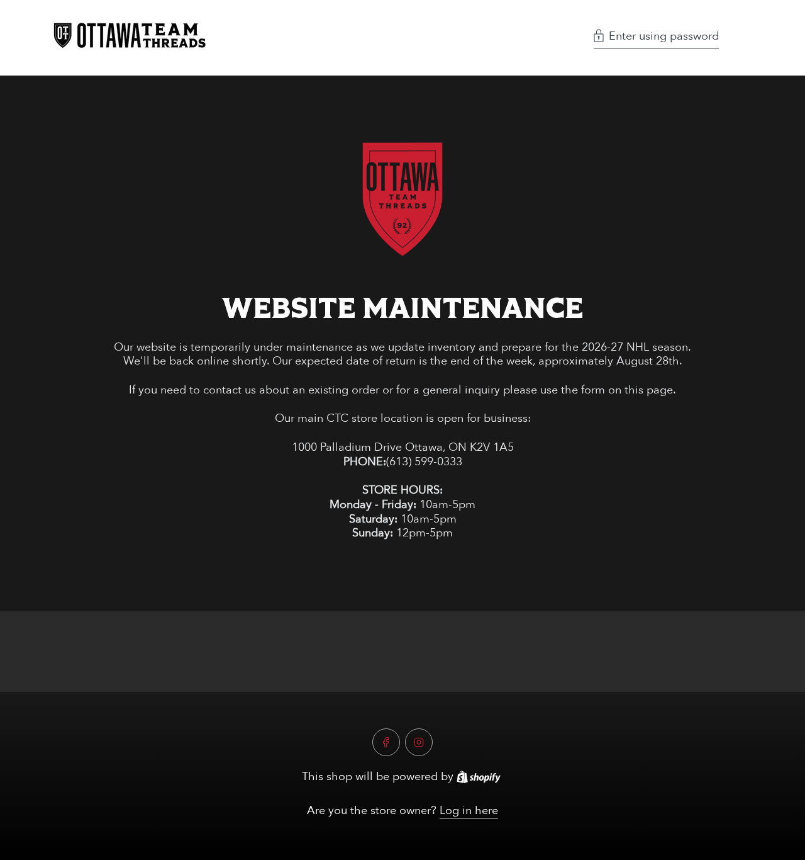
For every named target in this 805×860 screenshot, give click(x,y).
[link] (403, 199)
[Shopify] (478, 777)
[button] (656, 37)
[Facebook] (386, 742)
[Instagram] (419, 742)
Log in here (469, 810)
